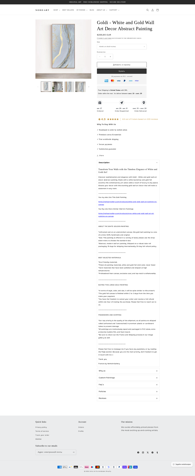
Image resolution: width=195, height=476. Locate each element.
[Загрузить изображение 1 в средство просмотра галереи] (46, 87)
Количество (101, 52)
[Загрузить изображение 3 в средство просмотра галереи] (69, 87)
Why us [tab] (102, 371)
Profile (81, 431)
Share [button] (101, 155)
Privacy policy (41, 427)
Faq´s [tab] (101, 384)
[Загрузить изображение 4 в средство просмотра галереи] (80, 87)
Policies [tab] (102, 391)
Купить (122, 71)
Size (98, 42)
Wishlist (38, 439)
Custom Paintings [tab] (107, 378)
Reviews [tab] (102, 398)
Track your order (42, 435)
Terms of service (42, 431)
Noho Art (93, 471)
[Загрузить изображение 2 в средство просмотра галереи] (57, 87)
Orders (81, 427)
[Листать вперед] (88, 86)
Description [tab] (104, 162)
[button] (56, 10)
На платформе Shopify (103, 471)
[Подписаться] (73, 452)
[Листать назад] (37, 86)
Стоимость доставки (104, 38)
